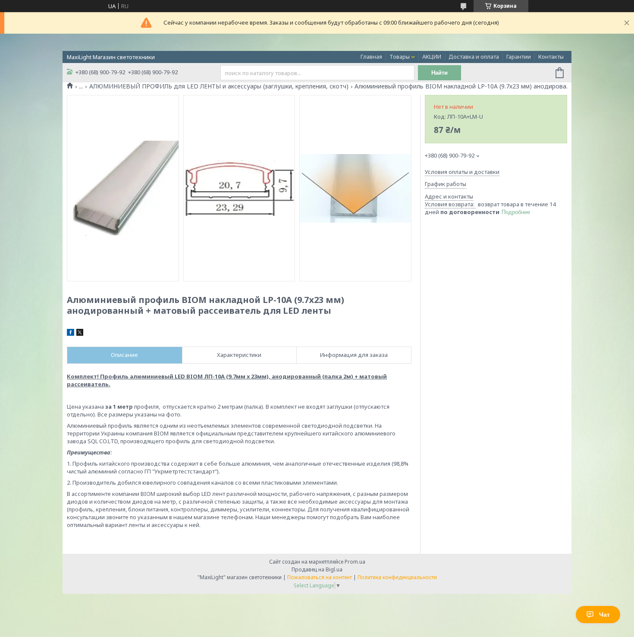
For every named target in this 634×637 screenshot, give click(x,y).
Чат (604, 614)
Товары (399, 56)
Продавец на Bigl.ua (317, 569)
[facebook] (70, 333)
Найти (439, 72)
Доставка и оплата (474, 56)
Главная (371, 56)
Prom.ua (355, 561)
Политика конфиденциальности (397, 577)
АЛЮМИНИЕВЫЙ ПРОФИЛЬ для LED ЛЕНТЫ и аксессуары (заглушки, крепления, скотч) (218, 86)
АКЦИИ (431, 56)
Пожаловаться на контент (319, 577)
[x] (79, 333)
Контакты (551, 56)
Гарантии (518, 56)
